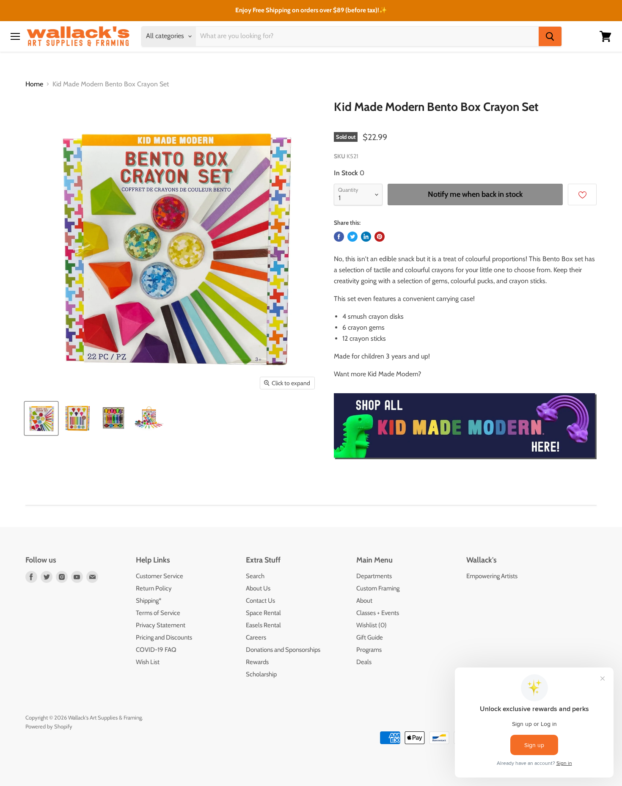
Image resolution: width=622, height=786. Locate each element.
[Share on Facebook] (339, 237)
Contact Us (260, 600)
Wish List (148, 662)
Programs (369, 650)
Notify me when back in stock (475, 194)
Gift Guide (369, 637)
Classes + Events (377, 613)
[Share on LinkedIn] (366, 237)
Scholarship (261, 674)
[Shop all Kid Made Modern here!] (465, 464)
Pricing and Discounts (164, 637)
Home (34, 84)
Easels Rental (263, 625)
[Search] (550, 36)
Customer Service (159, 576)
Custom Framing (377, 588)
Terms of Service (158, 613)
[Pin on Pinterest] (379, 237)
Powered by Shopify (48, 726)
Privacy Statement (160, 625)
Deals (364, 662)
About (364, 600)
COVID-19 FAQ (156, 650)
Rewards (257, 662)
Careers (256, 637)
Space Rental (263, 613)
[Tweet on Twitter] (352, 237)
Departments (374, 576)
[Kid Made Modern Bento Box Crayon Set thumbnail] (41, 418)
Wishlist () (371, 625)
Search (255, 576)
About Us (258, 588)
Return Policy (154, 588)
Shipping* (148, 600)
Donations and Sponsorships (283, 650)
